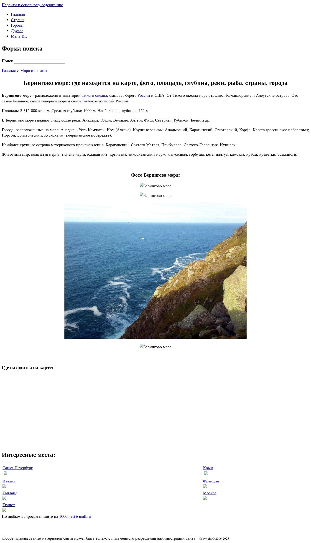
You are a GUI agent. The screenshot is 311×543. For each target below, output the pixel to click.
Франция (211, 481)
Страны (17, 19)
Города (17, 25)
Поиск (8, 60)
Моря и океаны (33, 70)
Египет (9, 504)
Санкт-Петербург (18, 467)
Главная (18, 14)
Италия (9, 481)
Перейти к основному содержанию (32, 4)
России (144, 95)
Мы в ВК (19, 36)
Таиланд (10, 492)
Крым (208, 467)
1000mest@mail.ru (75, 516)
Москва (210, 492)
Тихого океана (94, 95)
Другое (17, 30)
